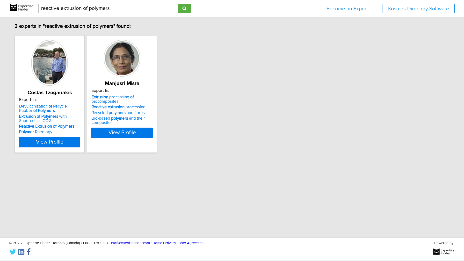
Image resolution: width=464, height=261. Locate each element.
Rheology (35, 132)
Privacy (170, 243)
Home (157, 243)
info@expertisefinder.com (130, 243)
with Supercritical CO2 (43, 118)
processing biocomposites (113, 99)
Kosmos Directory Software (418, 8)
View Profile (49, 142)
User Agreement (191, 243)
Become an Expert (347, 8)
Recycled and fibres (118, 113)
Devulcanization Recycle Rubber (43, 108)
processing (118, 107)
